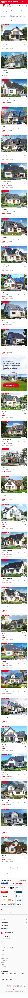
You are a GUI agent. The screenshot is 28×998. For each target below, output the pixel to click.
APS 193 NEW (5, 800)
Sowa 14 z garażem (7, 578)
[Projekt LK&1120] (14, 60)
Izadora (4, 689)
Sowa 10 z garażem (7, 606)
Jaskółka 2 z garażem (7, 181)
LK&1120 (4, 70)
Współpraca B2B (4, 958)
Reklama (2, 962)
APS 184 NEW (5, 43)
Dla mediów (3, 966)
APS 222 (4, 772)
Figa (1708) (5, 467)
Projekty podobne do (14, 11)
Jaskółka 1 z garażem (7, 98)
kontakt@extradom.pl (7, 941)
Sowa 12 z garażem (7, 550)
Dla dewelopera (4, 960)
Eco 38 (3, 634)
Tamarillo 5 (4, 209)
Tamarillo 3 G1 (5, 495)
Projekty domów (4, 8)
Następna (13, 868)
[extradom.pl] (8, 5)
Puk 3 (3, 292)
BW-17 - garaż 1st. (6, 439)
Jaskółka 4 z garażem (7, 265)
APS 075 (4, 745)
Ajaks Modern (10, 8)
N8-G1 (3, 320)
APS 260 (4, 523)
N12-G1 (4, 348)
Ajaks (3, 126)
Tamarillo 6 (4, 412)
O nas (2, 956)
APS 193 (4, 828)
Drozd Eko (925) (6, 717)
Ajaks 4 (4, 661)
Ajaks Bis (4, 237)
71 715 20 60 (6, 937)
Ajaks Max (4, 154)
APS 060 (4, 856)
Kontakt (2, 954)
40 (18, 873)
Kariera (2, 964)
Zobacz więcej (23, 880)
